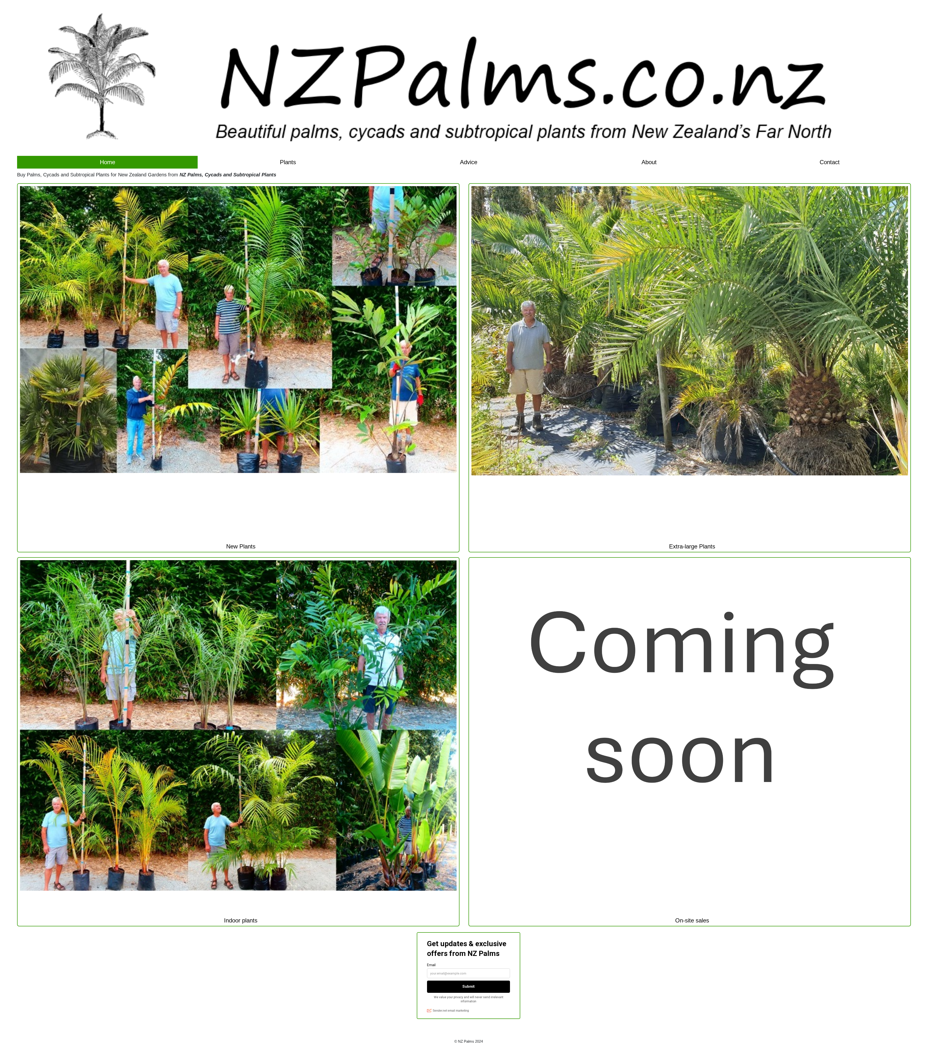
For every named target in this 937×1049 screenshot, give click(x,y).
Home (107, 162)
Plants (288, 162)
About (649, 162)
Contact (830, 162)
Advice (468, 162)
